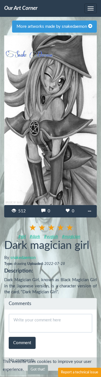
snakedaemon (23, 258)
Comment (22, 343)
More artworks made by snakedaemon (52, 26)
